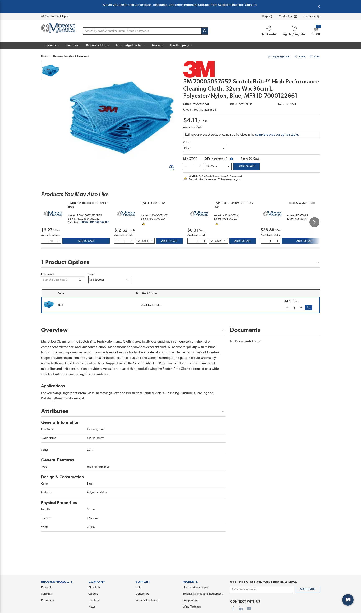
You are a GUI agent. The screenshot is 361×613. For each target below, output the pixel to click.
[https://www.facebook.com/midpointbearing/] (233, 608)
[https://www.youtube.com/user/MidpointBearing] (249, 608)
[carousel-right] (314, 222)
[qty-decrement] (185, 166)
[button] (51, 45)
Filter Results (47, 274)
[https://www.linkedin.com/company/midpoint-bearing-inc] (241, 608)
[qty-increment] (200, 166)
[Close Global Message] (319, 6)
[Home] (58, 28)
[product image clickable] (50, 70)
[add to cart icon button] (308, 307)
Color (186, 142)
